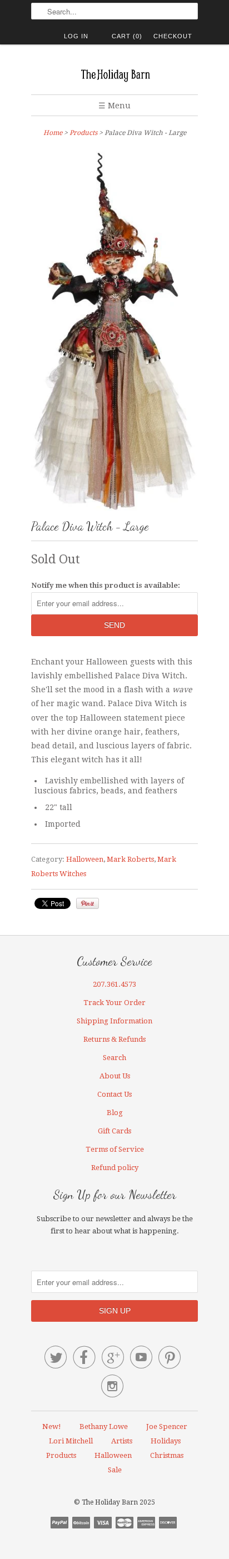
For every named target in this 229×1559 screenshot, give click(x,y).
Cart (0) (127, 36)
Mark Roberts (130, 859)
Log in (76, 36)
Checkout (172, 36)
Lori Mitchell (71, 1441)
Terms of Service (115, 1149)
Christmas (166, 1455)
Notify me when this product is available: (105, 585)
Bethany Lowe (103, 1426)
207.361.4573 (114, 984)
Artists (121, 1441)
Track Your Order (114, 1002)
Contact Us (114, 1094)
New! (51, 1426)
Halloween (84, 859)
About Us (114, 1076)
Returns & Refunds (114, 1039)
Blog (115, 1112)
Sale (115, 1470)
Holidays (166, 1441)
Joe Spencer (166, 1426)
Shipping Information (114, 1021)
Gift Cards (114, 1131)
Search (114, 1057)
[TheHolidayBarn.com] (114, 73)
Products (83, 133)
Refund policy (114, 1167)
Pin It (87, 903)
